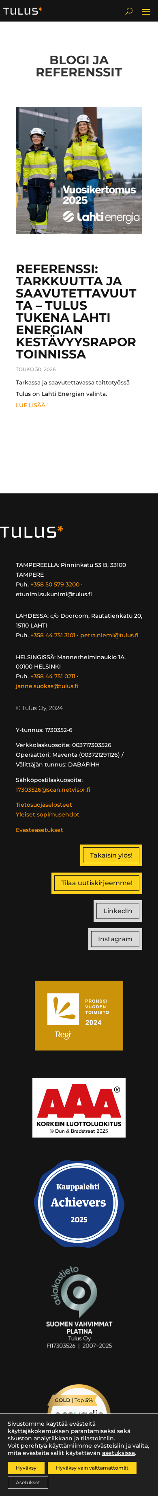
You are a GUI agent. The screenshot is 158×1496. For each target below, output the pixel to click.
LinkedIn (117, 911)
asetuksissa (118, 1453)
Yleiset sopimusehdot (47, 814)
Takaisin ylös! (111, 855)
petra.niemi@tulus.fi (109, 635)
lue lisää (30, 405)
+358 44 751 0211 (52, 676)
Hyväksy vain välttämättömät (92, 1468)
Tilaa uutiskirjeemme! (96, 883)
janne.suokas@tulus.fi (47, 686)
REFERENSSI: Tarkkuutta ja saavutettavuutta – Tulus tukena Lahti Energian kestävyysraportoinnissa (76, 311)
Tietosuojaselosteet (44, 804)
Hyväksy (26, 1468)
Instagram (115, 939)
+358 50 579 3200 (54, 584)
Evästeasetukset (39, 830)
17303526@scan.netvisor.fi (53, 789)
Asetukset (28, 1482)
